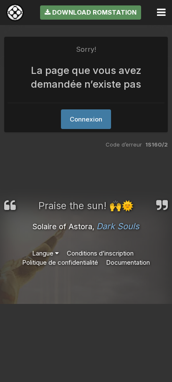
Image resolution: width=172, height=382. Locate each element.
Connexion (86, 119)
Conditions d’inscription (100, 253)
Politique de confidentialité (60, 262)
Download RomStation (94, 12)
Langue (43, 253)
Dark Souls (117, 226)
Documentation (128, 262)
